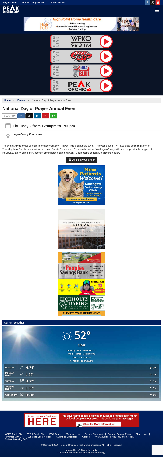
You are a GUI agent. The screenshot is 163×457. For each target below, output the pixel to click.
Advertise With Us (14, 436)
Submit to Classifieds (66, 436)
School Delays (58, 2)
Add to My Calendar (83, 160)
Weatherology (98, 452)
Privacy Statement (94, 434)
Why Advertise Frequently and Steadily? (115, 436)
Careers (86, 436)
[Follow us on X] (152, 2)
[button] (157, 10)
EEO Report (55, 434)
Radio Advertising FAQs (16, 439)
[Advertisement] (81, 24)
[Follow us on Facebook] (147, 2)
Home (7, 100)
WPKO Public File (13, 434)
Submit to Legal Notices (34, 2)
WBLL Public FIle (35, 434)
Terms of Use (73, 434)
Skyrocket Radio (89, 450)
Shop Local (141, 434)
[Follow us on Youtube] (158, 2)
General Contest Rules (119, 434)
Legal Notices (10, 2)
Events (21, 100)
